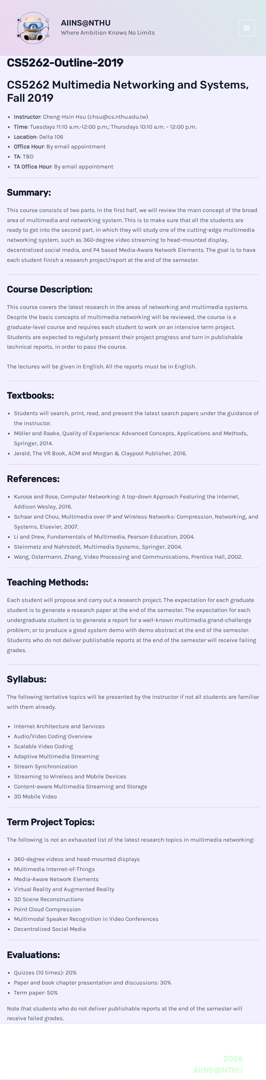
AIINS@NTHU (85, 23)
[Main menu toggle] (247, 28)
